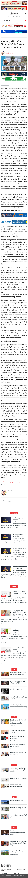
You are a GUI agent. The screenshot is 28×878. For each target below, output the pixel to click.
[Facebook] (2, 21)
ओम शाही (7, 52)
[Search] (26, 14)
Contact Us (4, 876)
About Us (2, 875)
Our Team (10, 876)
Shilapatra (26, 20)
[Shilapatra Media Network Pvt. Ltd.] (14, 13)
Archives (22, 875)
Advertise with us (15, 875)
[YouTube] (9, 21)
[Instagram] (4, 21)
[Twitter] (7, 21)
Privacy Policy (8, 875)
